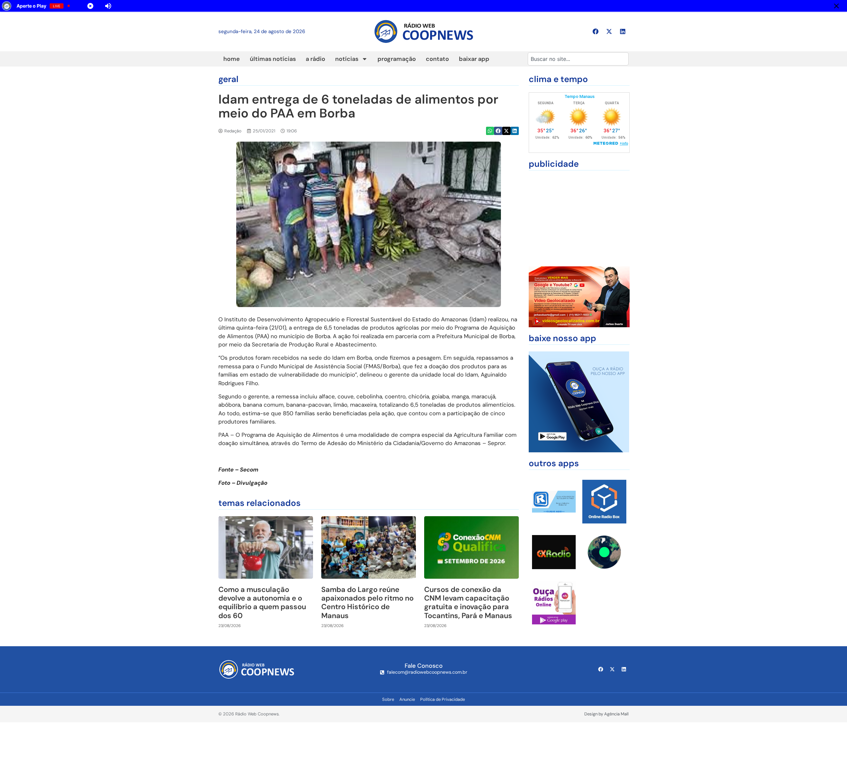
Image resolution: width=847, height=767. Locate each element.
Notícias (346, 59)
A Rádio (315, 59)
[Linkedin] (623, 31)
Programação (397, 59)
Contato (437, 59)
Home (231, 59)
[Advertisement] (579, 218)
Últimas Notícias (273, 59)
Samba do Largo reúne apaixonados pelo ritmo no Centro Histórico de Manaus (367, 602)
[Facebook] (596, 31)
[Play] (169, 6)
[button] (490, 131)
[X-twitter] (609, 31)
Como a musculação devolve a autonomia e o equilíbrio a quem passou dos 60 (262, 602)
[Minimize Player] (836, 6)
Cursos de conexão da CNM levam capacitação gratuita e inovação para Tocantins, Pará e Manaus (468, 602)
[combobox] (578, 59)
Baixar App (474, 59)
